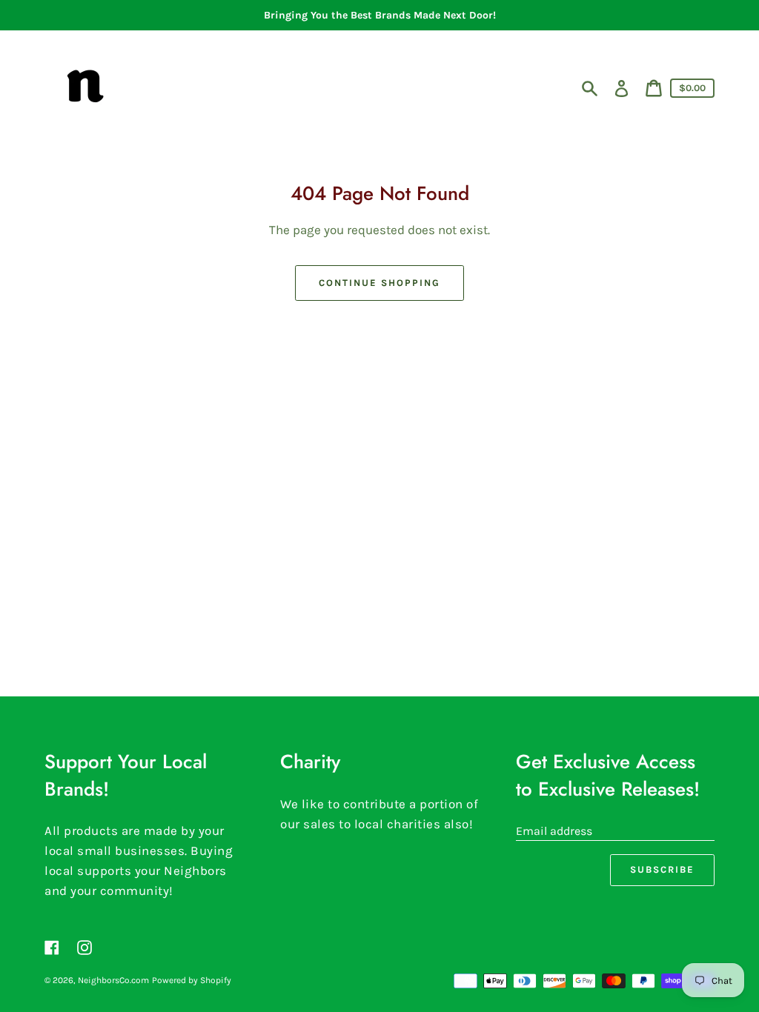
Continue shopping (379, 282)
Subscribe (662, 869)
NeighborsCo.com (113, 980)
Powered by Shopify (191, 980)
